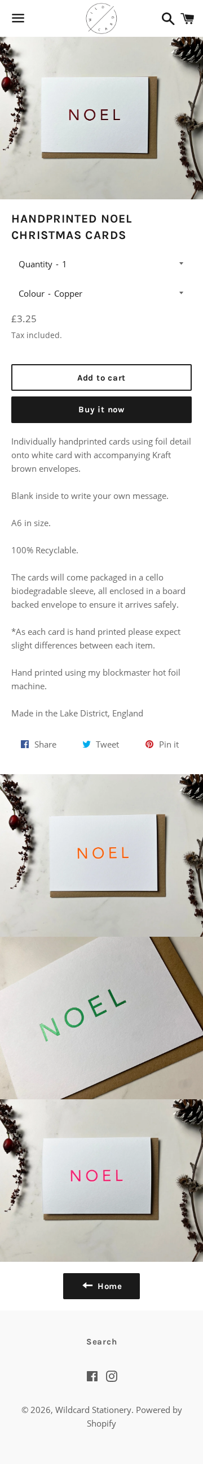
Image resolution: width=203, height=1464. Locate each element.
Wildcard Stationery (93, 1409)
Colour (32, 293)
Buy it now (101, 409)
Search (101, 1342)
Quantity (35, 264)
